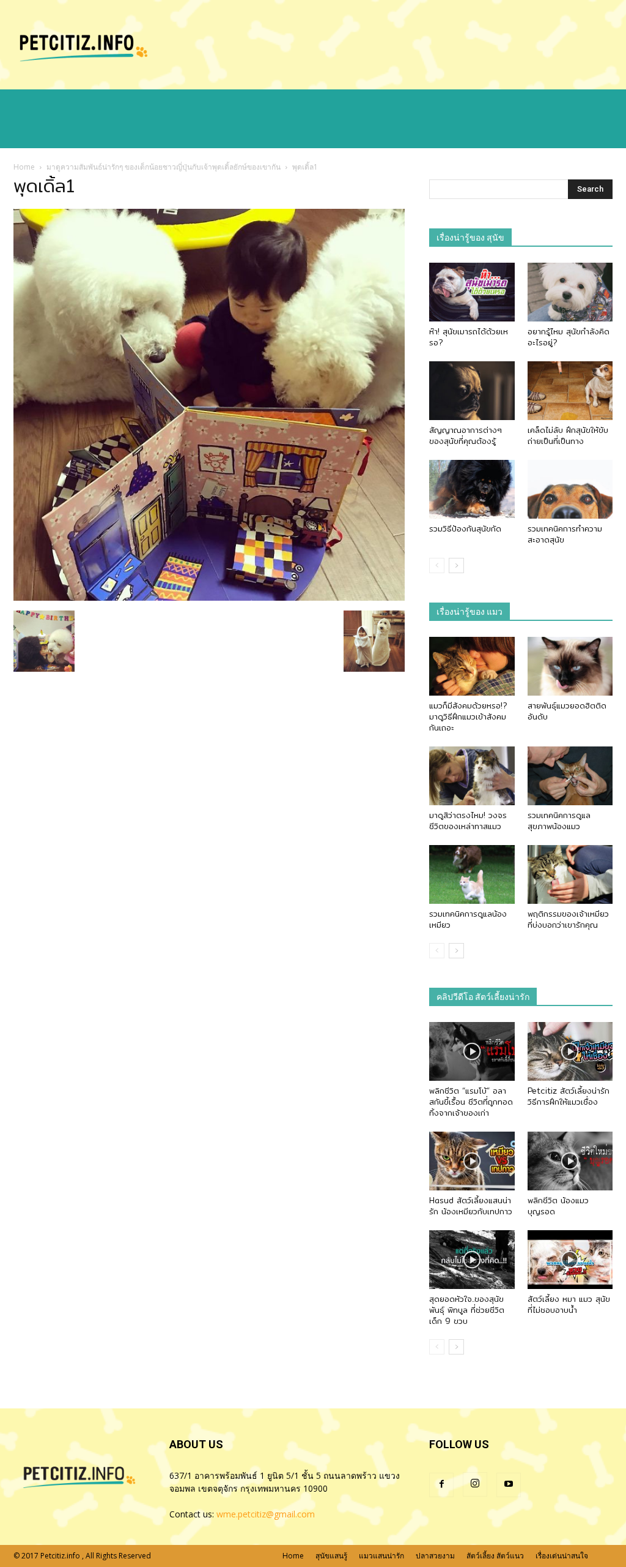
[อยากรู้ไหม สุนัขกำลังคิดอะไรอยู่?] (570, 292)
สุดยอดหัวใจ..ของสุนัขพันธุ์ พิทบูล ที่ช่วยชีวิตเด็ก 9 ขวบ (466, 1310)
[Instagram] (475, 1484)
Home (24, 167)
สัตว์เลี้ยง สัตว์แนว (495, 1555)
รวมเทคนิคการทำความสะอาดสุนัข (565, 534)
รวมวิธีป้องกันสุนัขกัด (465, 528)
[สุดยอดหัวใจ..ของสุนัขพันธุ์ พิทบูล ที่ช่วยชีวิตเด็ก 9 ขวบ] (472, 1259)
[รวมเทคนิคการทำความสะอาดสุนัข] (570, 489)
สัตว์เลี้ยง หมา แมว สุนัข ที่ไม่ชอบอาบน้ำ (569, 1304)
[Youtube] (508, 1485)
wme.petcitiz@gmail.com (265, 1514)
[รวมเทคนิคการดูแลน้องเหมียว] (472, 874)
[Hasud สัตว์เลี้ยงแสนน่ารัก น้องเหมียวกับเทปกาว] (472, 1161)
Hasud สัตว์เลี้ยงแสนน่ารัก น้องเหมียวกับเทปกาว (470, 1205)
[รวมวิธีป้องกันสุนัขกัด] (472, 489)
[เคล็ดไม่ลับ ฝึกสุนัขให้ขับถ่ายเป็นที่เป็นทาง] (570, 390)
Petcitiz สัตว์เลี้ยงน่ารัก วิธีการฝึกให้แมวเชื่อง (568, 1096)
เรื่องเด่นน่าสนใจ (562, 1555)
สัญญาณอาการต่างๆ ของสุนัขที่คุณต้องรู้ (465, 435)
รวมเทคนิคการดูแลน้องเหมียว (468, 919)
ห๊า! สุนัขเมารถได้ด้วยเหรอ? (468, 336)
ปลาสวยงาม (435, 1555)
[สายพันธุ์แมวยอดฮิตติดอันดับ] (570, 666)
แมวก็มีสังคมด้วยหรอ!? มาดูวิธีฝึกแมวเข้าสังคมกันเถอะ (468, 716)
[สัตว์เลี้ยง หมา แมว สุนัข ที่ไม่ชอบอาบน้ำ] (570, 1259)
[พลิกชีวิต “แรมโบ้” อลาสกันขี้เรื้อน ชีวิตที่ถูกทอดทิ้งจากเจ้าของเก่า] (472, 1051)
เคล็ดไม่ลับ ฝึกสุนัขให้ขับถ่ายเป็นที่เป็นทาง (568, 435)
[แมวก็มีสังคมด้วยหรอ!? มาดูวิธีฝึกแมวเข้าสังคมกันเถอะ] (472, 666)
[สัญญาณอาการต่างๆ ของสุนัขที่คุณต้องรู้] (472, 390)
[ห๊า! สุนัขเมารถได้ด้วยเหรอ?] (472, 292)
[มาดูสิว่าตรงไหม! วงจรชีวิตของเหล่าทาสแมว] (472, 775)
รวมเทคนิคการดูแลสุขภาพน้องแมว (559, 820)
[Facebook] (441, 1485)
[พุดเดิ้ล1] (209, 598)
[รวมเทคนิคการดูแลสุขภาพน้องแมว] (570, 775)
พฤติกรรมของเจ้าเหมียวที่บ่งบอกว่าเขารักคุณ (568, 919)
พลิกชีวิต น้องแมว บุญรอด (558, 1205)
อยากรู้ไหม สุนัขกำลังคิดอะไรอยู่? (568, 336)
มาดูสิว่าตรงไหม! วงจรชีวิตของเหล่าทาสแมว (468, 820)
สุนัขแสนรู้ (331, 1555)
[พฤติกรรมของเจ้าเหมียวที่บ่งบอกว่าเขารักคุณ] (570, 874)
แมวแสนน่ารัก (381, 1555)
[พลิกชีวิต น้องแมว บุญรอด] (570, 1161)
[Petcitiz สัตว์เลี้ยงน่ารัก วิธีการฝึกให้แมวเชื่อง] (570, 1051)
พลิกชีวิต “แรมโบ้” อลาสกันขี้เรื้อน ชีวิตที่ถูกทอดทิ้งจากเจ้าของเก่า (471, 1101)
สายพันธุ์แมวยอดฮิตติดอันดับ (567, 711)
